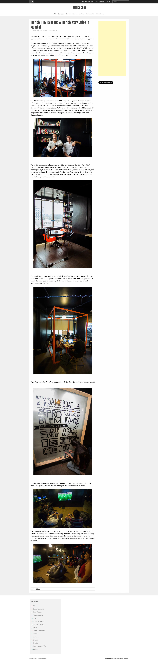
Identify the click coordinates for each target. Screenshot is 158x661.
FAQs (92, 1)
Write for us (100, 14)
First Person (37, 612)
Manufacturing (38, 621)
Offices (81, 14)
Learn (75, 14)
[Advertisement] (112, 48)
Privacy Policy (99, 1)
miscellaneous (38, 624)
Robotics (36, 637)
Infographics (38, 615)
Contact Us (108, 1)
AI (55, 14)
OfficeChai (79, 7)
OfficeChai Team (51, 31)
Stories (68, 14)
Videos (35, 649)
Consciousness (38, 609)
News (35, 627)
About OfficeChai (85, 1)
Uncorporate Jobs (39, 646)
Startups (61, 14)
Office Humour (39, 631)
